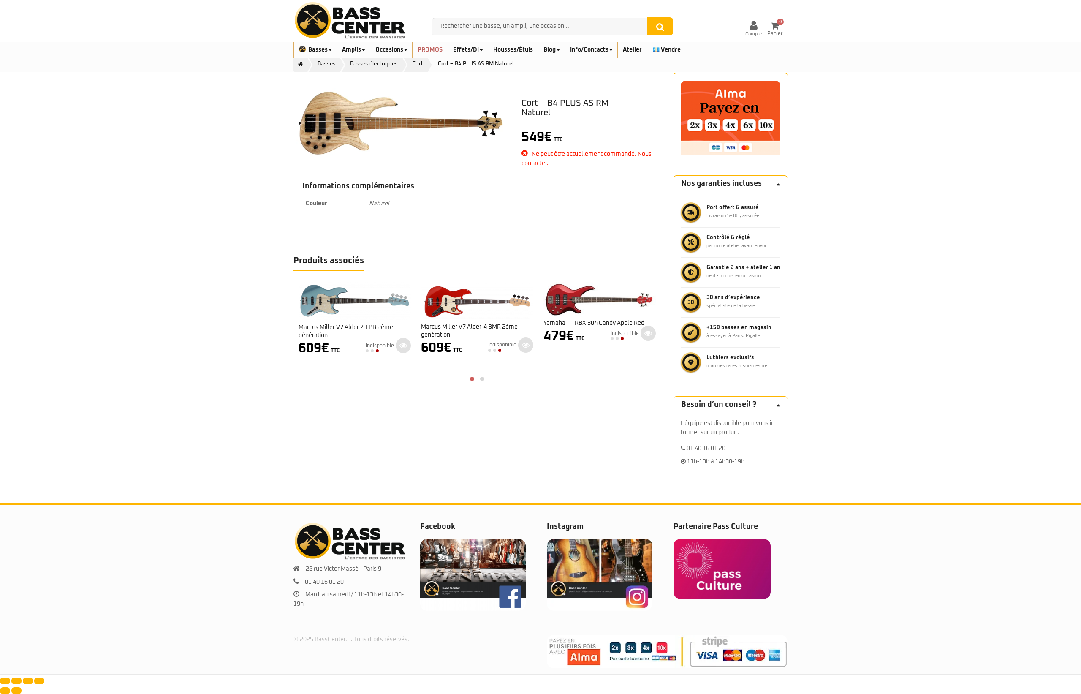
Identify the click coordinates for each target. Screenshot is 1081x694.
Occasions (390, 50)
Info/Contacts (590, 50)
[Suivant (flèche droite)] (16, 690)
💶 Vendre (666, 50)
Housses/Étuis (513, 50)
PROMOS (430, 50)
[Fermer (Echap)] (39, 681)
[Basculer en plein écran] (16, 681)
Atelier (632, 50)
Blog (550, 50)
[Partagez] (28, 681)
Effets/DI (466, 50)
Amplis (352, 50)
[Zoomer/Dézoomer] (5, 681)
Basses (318, 50)
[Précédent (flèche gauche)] (5, 690)
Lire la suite (403, 345)
